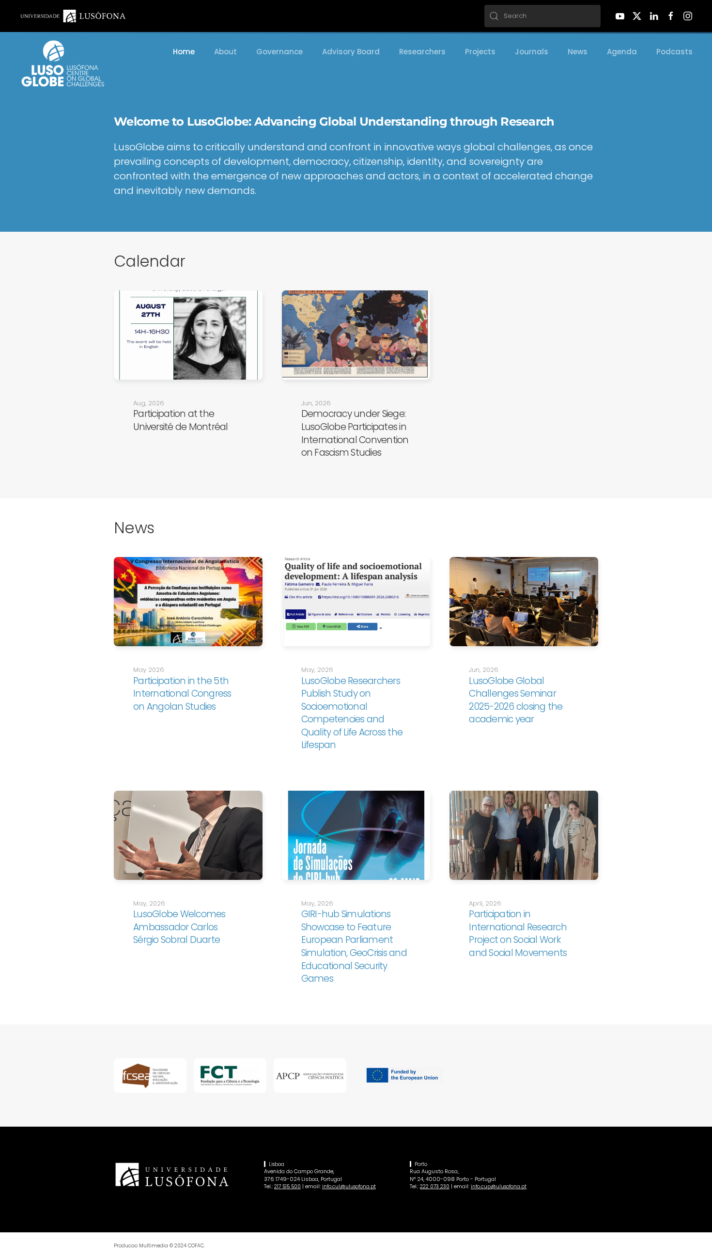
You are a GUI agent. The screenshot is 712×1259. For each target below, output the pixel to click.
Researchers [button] (422, 52)
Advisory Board (351, 52)
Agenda (622, 52)
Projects (480, 52)
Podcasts (674, 52)
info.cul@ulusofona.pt (349, 1186)
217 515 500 (287, 1186)
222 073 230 (434, 1186)
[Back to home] (63, 63)
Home (184, 52)
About (225, 52)
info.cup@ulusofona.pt (498, 1186)
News (578, 52)
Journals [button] (531, 52)
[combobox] (542, 16)
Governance (279, 52)
